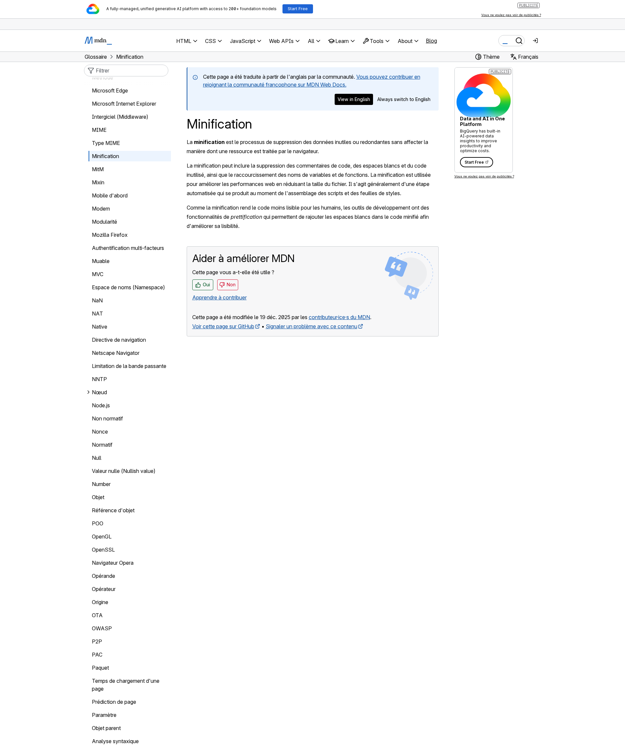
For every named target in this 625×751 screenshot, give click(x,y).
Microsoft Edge (110, 90)
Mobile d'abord (110, 195)
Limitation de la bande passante (129, 366)
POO (97, 523)
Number (101, 484)
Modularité (104, 221)
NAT (97, 313)
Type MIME (106, 143)
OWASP (102, 628)
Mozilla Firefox (110, 235)
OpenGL (102, 536)
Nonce (100, 431)
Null (96, 458)
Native (99, 326)
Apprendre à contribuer (219, 297)
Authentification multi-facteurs (128, 248)
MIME (99, 130)
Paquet (100, 667)
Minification (105, 156)
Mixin (98, 182)
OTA (97, 615)
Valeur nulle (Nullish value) (124, 471)
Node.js (101, 405)
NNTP (99, 379)
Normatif (102, 444)
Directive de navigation (119, 339)
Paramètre (104, 715)
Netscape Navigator (115, 353)
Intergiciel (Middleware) (120, 116)
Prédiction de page (114, 702)
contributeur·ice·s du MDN (339, 317)
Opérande (103, 576)
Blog (431, 40)
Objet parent (106, 728)
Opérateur (103, 589)
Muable (101, 261)
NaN (97, 300)
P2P (97, 641)
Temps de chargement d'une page (125, 685)
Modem (101, 208)
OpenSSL (103, 549)
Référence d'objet (113, 510)
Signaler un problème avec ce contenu (311, 326)
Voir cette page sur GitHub (223, 326)
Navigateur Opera (113, 562)
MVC (97, 274)
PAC (97, 654)
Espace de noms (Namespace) (128, 287)
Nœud (99, 392)
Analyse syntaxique (115, 741)
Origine (100, 602)
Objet (98, 497)
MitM (98, 169)
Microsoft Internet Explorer (124, 103)
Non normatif (107, 418)
